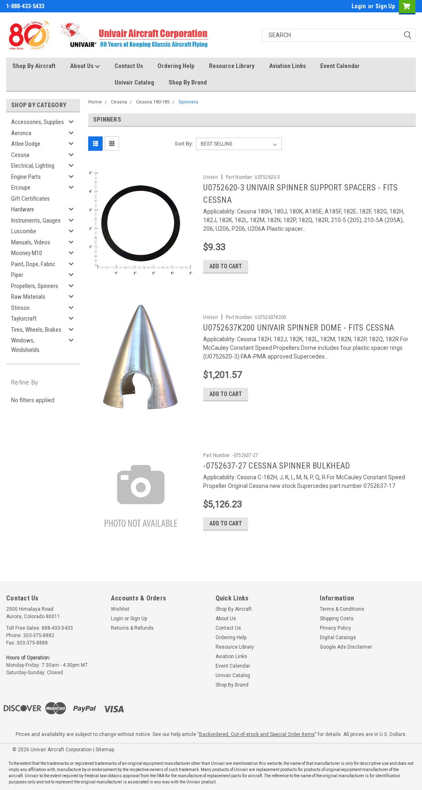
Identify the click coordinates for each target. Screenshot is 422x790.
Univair (210, 177)
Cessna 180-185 (152, 102)
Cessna (20, 155)
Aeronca (21, 133)
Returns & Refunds (132, 628)
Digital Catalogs (338, 637)
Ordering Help (176, 66)
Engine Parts (26, 177)
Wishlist (120, 609)
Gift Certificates (30, 198)
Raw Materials (28, 296)
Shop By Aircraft (34, 66)
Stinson (20, 308)
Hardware (22, 209)
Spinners (188, 102)
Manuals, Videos (30, 242)
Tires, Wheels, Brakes (36, 329)
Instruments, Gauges (36, 220)
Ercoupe (20, 187)
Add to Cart (225, 266)
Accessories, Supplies (37, 122)
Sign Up (385, 6)
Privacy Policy (335, 628)
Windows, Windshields (25, 345)
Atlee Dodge (25, 144)
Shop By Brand (188, 82)
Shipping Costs (337, 618)
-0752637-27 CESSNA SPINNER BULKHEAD (276, 466)
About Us (82, 66)
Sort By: (184, 144)
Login (359, 6)
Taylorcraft (24, 318)
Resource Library (232, 66)
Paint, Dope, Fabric (33, 264)
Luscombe (23, 231)
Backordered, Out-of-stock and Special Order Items (257, 734)
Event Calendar (340, 66)
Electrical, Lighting (32, 165)
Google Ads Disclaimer (346, 647)
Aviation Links (287, 66)
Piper (17, 275)
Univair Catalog (134, 82)
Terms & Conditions (342, 609)
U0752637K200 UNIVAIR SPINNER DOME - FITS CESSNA (298, 328)
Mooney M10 (26, 253)
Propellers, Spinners (34, 286)
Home (95, 102)
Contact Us (129, 66)
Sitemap (105, 749)
